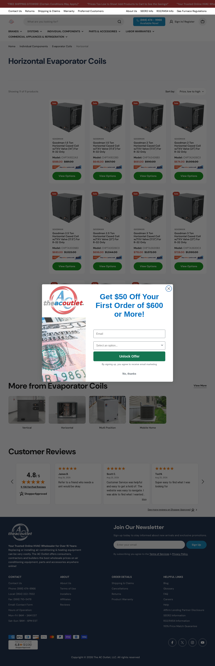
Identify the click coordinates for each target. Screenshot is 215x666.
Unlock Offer (129, 356)
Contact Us (15, 11)
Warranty (69, 11)
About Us (131, 11)
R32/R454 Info (165, 11)
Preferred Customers (91, 11)
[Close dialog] (169, 289)
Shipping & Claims (49, 11)
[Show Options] (162, 346)
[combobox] (128, 346)
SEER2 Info (146, 11)
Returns (30, 11)
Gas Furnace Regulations (192, 11)
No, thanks (129, 373)
